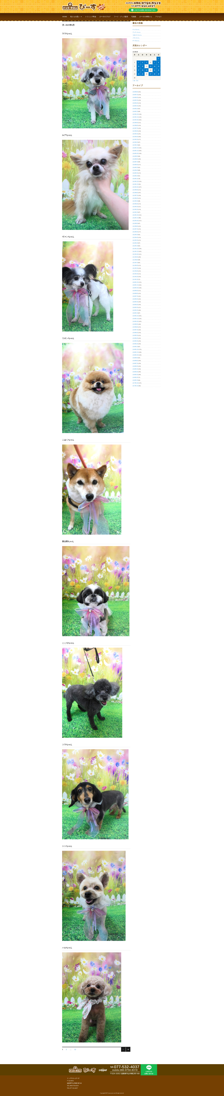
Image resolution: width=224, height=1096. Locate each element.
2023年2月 (135, 209)
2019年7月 (135, 329)
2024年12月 (136, 147)
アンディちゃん (137, 32)
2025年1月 (135, 145)
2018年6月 (135, 366)
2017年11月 (136, 385)
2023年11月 (136, 184)
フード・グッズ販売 (121, 16)
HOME (64, 16)
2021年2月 (135, 276)
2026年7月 (135, 94)
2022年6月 (135, 231)
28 (154, 74)
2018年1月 (135, 380)
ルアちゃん (67, 135)
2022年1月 (135, 245)
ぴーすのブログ (105, 16)
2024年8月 (135, 159)
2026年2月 (135, 108)
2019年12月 (136, 315)
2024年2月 (135, 175)
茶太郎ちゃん (68, 541)
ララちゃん (67, 33)
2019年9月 (135, 324)
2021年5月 (135, 268)
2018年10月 (136, 355)
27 (150, 74)
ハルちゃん (67, 948)
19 (146, 70)
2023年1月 (135, 212)
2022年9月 (135, 223)
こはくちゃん (68, 440)
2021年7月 (135, 262)
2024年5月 (135, 167)
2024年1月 (135, 178)
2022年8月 (135, 226)
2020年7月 (135, 296)
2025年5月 (135, 133)
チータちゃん (136, 40)
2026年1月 (135, 111)
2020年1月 (135, 313)
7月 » (137, 80)
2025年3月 (135, 139)
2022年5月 (135, 234)
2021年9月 (135, 257)
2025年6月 (135, 131)
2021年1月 (135, 279)
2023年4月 (135, 203)
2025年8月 (135, 125)
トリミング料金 (90, 16)
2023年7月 (135, 195)
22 (158, 70)
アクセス (158, 16)
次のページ (128, 1049)
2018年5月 (135, 369)
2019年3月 (135, 341)
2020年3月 (135, 307)
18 (142, 70)
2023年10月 (136, 187)
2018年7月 (135, 363)
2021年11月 (136, 251)
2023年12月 (136, 181)
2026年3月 (135, 105)
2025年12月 (136, 114)
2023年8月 (135, 192)
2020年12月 (136, 282)
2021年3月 (135, 273)
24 (138, 74)
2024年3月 (135, 173)
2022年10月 (136, 220)
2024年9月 (135, 156)
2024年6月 (135, 164)
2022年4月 (135, 237)
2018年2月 (135, 377)
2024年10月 (136, 153)
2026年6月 (135, 97)
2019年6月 (135, 332)
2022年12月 (136, 215)
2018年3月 (135, 374)
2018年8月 (135, 360)
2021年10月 (136, 254)
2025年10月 (136, 119)
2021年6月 (135, 265)
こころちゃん (68, 643)
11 (142, 66)
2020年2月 (135, 310)
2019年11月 (136, 318)
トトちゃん (67, 846)
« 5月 (134, 80)
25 (142, 74)
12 (75, 1048)
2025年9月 (135, 122)
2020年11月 (136, 285)
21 (154, 70)
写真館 (133, 16)
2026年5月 (135, 100)
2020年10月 (136, 287)
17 (138, 70)
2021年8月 (135, 259)
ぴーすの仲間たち (145, 16)
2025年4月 (135, 136)
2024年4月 (135, 170)
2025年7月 (135, 128)
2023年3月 (135, 206)
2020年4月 (135, 304)
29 (158, 74)
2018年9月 (135, 357)
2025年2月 (135, 142)
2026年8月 (135, 91)
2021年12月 (136, 248)
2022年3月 (135, 240)
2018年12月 (136, 349)
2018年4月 (135, 371)
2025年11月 (136, 117)
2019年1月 (135, 346)
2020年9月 (135, 290)
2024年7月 (135, 161)
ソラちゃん (67, 744)
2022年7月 (135, 229)
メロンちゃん (136, 37)
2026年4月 (135, 103)
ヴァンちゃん (68, 237)
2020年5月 (135, 301)
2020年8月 (135, 293)
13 (150, 66)
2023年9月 (135, 189)
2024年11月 (136, 150)
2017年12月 (136, 383)
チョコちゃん (136, 29)
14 (154, 66)
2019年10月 (136, 321)
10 (138, 66)
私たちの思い (75, 16)
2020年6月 (135, 299)
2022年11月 (136, 217)
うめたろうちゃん (137, 35)
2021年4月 (135, 271)
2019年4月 (135, 338)
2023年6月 (135, 198)
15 (158, 66)
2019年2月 (135, 343)
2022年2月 (135, 243)
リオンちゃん (68, 338)
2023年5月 (135, 201)
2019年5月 (135, 335)
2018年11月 (136, 352)
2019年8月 (135, 327)
